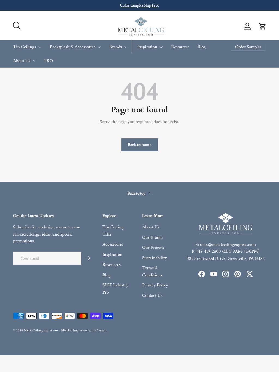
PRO (48, 61)
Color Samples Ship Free (139, 5)
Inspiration (147, 47)
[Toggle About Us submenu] (34, 60)
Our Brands (152, 237)
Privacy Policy (155, 285)
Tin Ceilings (24, 47)
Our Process (153, 248)
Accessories (112, 244)
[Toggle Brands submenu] (125, 47)
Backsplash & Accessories (72, 47)
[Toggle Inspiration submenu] (161, 47)
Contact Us (152, 295)
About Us (21, 61)
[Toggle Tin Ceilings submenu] (40, 47)
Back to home (139, 144)
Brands (115, 47)
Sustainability (154, 258)
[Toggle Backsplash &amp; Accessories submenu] (99, 47)
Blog (202, 47)
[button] (263, 26)
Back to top (137, 193)
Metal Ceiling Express (39, 330)
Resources (180, 47)
